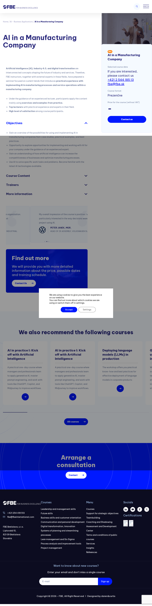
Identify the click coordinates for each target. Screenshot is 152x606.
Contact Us (21, 281)
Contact (73, 473)
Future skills (47, 511)
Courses (90, 507)
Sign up (105, 579)
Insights (90, 545)
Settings (87, 309)
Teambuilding (93, 515)
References (91, 550)
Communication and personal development (63, 519)
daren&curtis (108, 593)
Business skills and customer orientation (61, 515)
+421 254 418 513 (16, 510)
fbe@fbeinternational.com (20, 514)
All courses (73, 419)
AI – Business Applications (21, 22)
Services (90, 541)
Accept (69, 309)
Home (5, 22)
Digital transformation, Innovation (58, 524)
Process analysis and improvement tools (61, 541)
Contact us (127, 119)
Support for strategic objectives (102, 511)
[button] (46, 239)
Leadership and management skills (58, 507)
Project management (51, 545)
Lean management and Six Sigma (58, 537)
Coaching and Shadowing (99, 519)
